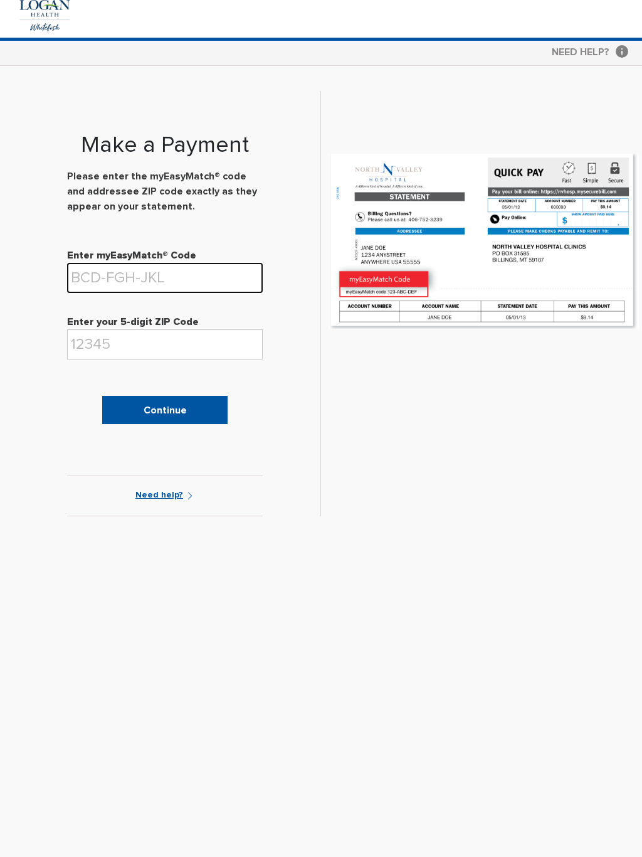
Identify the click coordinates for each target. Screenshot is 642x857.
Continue (165, 410)
